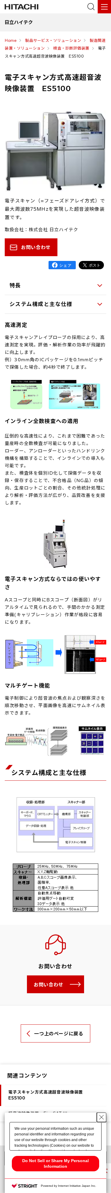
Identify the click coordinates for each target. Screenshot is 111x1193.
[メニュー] (104, 6)
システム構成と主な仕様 (41, 304)
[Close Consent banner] (101, 1117)
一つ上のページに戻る (58, 1034)
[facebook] (62, 265)
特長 (15, 285)
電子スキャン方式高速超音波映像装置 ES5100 (47, 1095)
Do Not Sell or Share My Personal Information (55, 1163)
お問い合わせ (36, 247)
